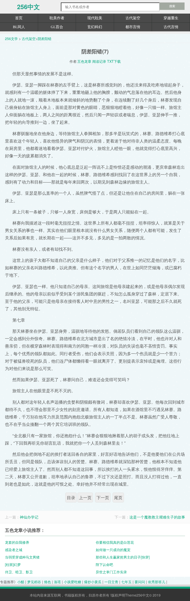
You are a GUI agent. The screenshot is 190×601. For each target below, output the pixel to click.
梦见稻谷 (34, 581)
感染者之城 (13, 549)
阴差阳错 (44, 38)
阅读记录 (99, 61)
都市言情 (132, 27)
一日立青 (111, 581)
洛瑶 (57, 581)
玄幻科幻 (94, 27)
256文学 (11, 38)
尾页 (118, 497)
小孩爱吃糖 (72, 581)
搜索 (172, 6)
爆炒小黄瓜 (92, 581)
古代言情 (171, 27)
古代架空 (132, 18)
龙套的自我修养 (17, 542)
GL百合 (57, 27)
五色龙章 (84, 61)
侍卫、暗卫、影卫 (19, 571)
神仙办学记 (29, 516)
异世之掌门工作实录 (111, 571)
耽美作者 (56, 18)
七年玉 (126, 581)
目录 (71, 497)
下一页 (102, 497)
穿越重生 (171, 18)
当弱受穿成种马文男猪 (22, 557)
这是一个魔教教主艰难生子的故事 (157, 516)
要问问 (140, 581)
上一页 (85, 497)
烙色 (47, 581)
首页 (19, 18)
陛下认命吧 (104, 564)
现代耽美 (94, 18)
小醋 (20, 581)
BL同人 (19, 27)
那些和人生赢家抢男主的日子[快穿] (123, 557)
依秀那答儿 (156, 581)
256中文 (28, 6)
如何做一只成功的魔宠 (113, 549)
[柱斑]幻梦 (13, 564)
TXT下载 (114, 61)
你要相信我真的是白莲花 (115, 542)
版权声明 (118, 595)
